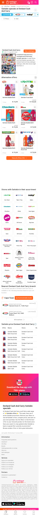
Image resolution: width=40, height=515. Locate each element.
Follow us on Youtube (7, 466)
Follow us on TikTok (7, 468)
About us (3, 450)
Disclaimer (32, 509)
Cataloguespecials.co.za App (9, 448)
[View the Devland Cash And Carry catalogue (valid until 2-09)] (9, 64)
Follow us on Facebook (7, 462)
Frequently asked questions (8, 439)
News (3, 454)
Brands (3, 446)
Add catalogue (5, 452)
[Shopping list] (31, 2)
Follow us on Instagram (7, 464)
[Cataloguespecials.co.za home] (12, 2)
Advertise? (4, 442)
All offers (6, 6)
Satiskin (13, 6)
